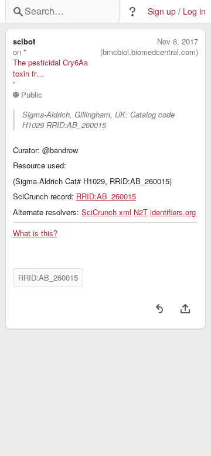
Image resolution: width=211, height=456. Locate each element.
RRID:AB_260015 (106, 196)
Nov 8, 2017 (177, 41)
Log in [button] (194, 11)
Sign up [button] (162, 11)
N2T (141, 212)
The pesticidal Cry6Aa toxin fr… (50, 67)
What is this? (35, 233)
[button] (132, 11)
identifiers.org (173, 212)
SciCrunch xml (106, 212)
